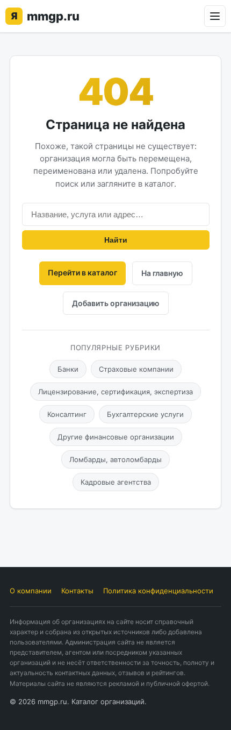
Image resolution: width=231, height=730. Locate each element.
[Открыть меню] (215, 16)
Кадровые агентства (116, 482)
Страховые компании (136, 369)
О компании (31, 590)
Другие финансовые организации (115, 437)
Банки (67, 369)
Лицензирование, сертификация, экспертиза (115, 391)
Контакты (77, 590)
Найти (115, 240)
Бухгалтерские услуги (145, 414)
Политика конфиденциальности (158, 590)
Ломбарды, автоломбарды (115, 459)
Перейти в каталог (82, 272)
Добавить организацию (116, 303)
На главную (162, 273)
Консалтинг (66, 414)
